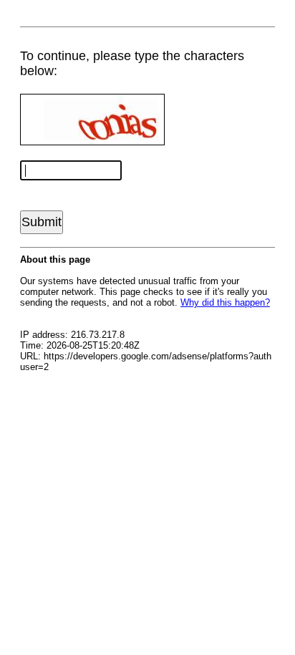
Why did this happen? (225, 302)
